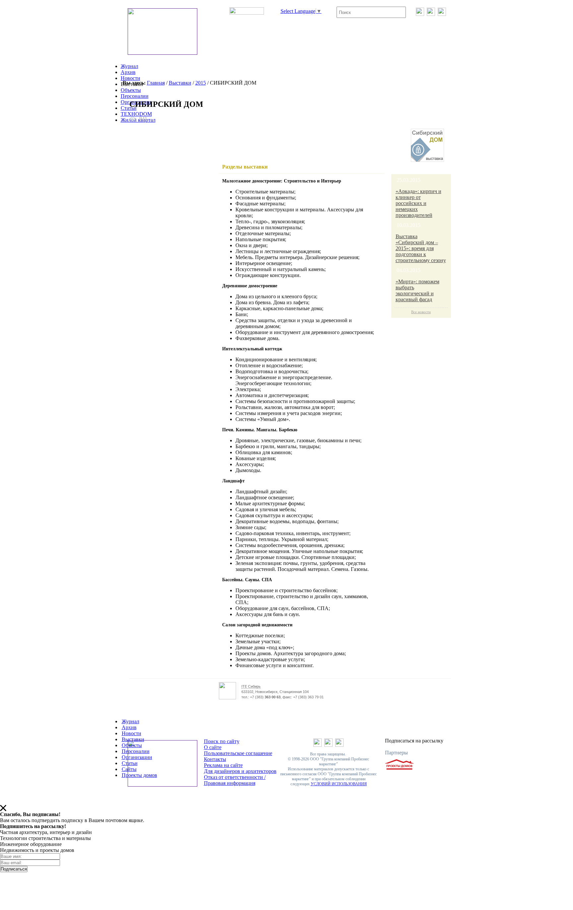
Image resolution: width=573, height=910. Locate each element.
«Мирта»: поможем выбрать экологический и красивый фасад (417, 290)
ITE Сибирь (251, 686)
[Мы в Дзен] (442, 14)
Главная (156, 83)
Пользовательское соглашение (238, 753)
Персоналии (135, 96)
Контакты (215, 759)
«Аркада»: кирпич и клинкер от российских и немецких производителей (418, 203)
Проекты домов (139, 775)
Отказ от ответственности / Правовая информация (235, 780)
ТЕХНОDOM (136, 114)
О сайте (213, 747)
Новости (130, 78)
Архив (128, 72)
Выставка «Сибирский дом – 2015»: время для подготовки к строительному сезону (421, 248)
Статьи (129, 108)
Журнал (129, 66)
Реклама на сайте (223, 765)
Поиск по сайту (221, 741)
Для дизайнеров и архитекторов (240, 771)
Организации (137, 757)
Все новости (421, 312)
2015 (200, 83)
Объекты (131, 90)
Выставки (180, 83)
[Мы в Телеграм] (431, 14)
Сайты (129, 769)
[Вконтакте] (420, 14)
